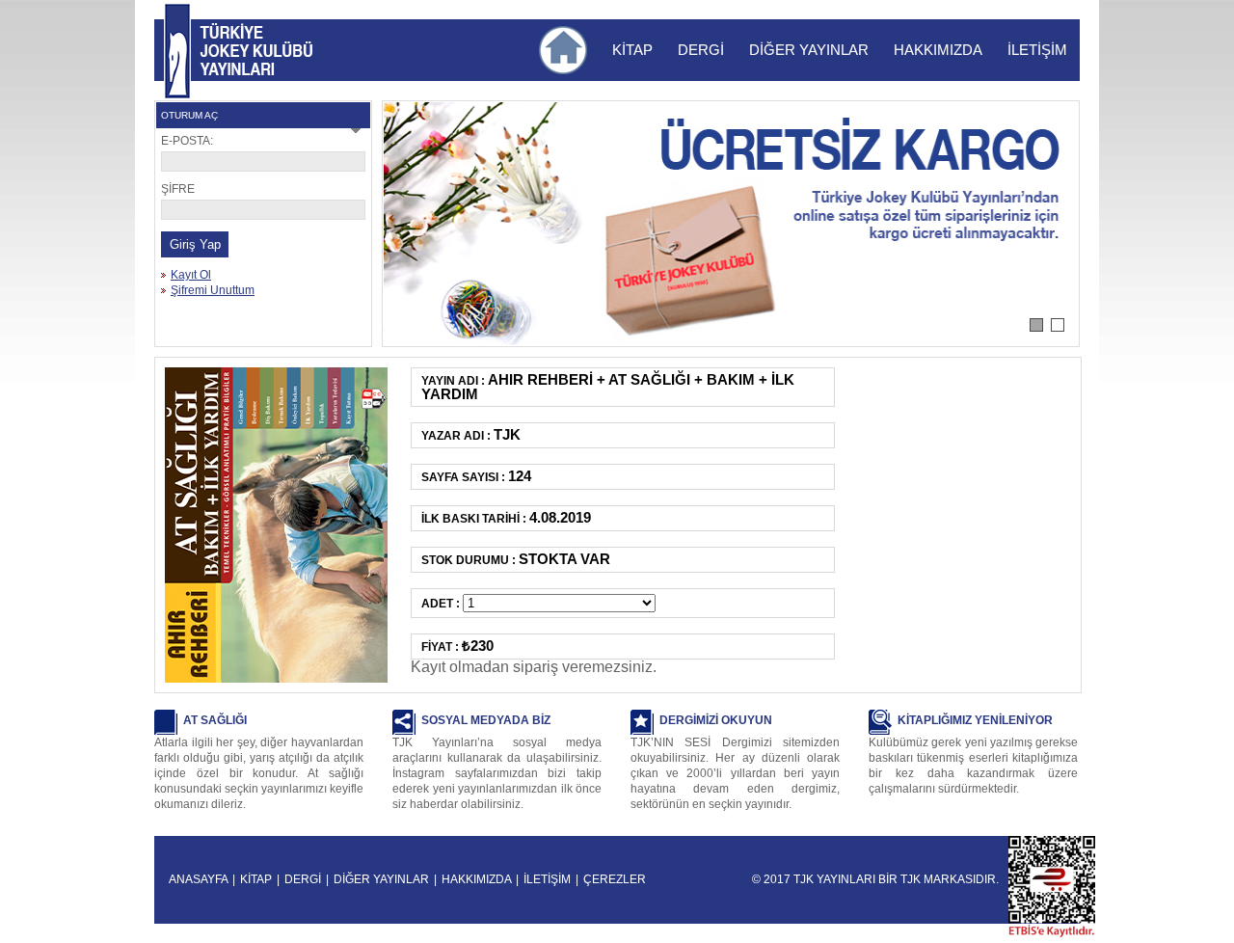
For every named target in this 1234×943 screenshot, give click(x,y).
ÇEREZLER (614, 879)
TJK (910, 879)
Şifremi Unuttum (213, 290)
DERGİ (701, 49)
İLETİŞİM (1037, 49)
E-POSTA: (187, 141)
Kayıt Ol (191, 275)
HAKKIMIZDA (938, 49)
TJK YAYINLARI (177, 51)
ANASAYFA (198, 879)
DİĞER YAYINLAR (809, 49)
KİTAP (632, 49)
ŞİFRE (178, 189)
